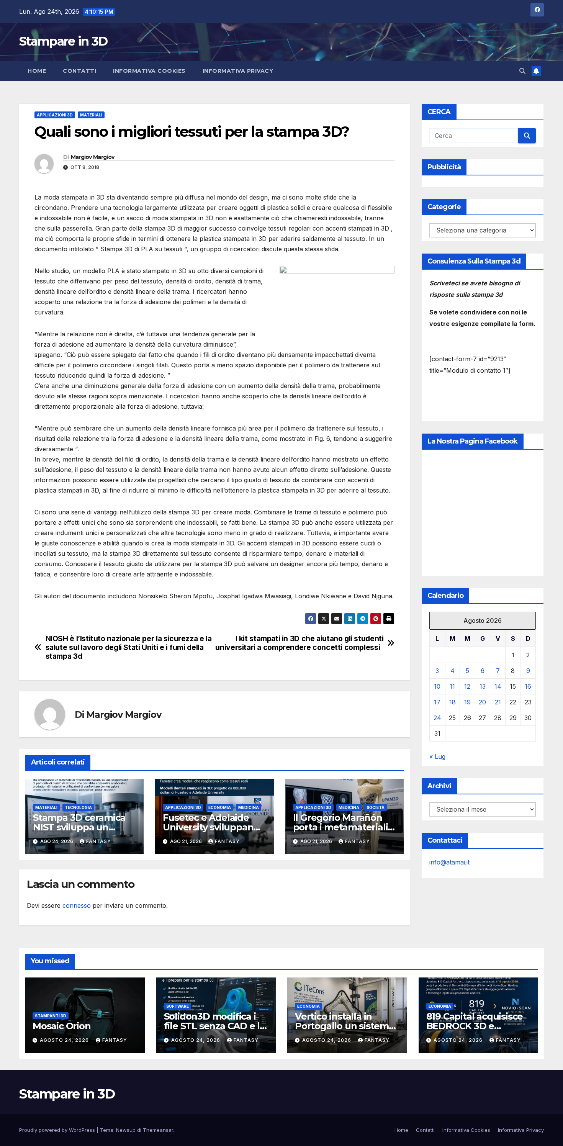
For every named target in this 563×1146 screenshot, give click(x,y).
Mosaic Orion (62, 1025)
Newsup (126, 1130)
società (376, 807)
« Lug (437, 756)
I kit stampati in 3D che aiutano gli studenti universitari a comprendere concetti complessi (299, 643)
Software (177, 1006)
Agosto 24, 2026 (65, 1040)
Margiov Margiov (93, 157)
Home (37, 70)
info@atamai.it (449, 862)
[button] (522, 71)
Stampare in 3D (63, 41)
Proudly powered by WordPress (58, 1130)
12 (467, 686)
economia (219, 807)
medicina (248, 807)
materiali (91, 115)
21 (498, 702)
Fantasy (98, 841)
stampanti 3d (50, 1015)
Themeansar (158, 1130)
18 (452, 702)
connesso (76, 905)
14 (497, 686)
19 (467, 702)
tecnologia (78, 807)
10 (437, 686)
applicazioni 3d (55, 115)
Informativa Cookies (149, 70)
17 (437, 702)
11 (452, 686)
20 (482, 702)
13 (483, 686)
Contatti (79, 70)
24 (437, 718)
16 (528, 686)
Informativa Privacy (238, 70)
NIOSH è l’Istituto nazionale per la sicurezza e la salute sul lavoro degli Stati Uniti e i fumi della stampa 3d (129, 647)
